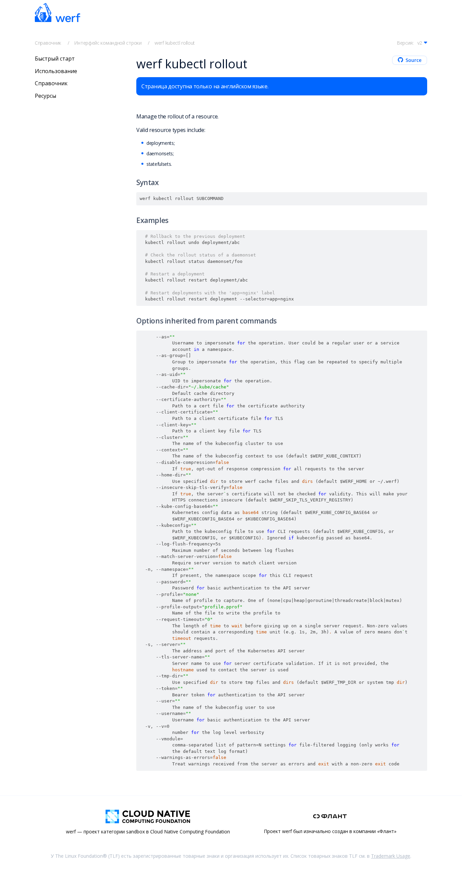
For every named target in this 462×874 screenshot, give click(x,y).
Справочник (48, 43)
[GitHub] (388, 20)
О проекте (292, 21)
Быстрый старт (128, 21)
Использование (56, 70)
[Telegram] (358, 20)
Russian (329, 21)
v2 (419, 43)
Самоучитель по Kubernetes (236, 21)
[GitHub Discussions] (403, 20)
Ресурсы (45, 95)
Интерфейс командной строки (107, 43)
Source (413, 60)
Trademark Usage (390, 856)
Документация (174, 21)
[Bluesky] (373, 20)
